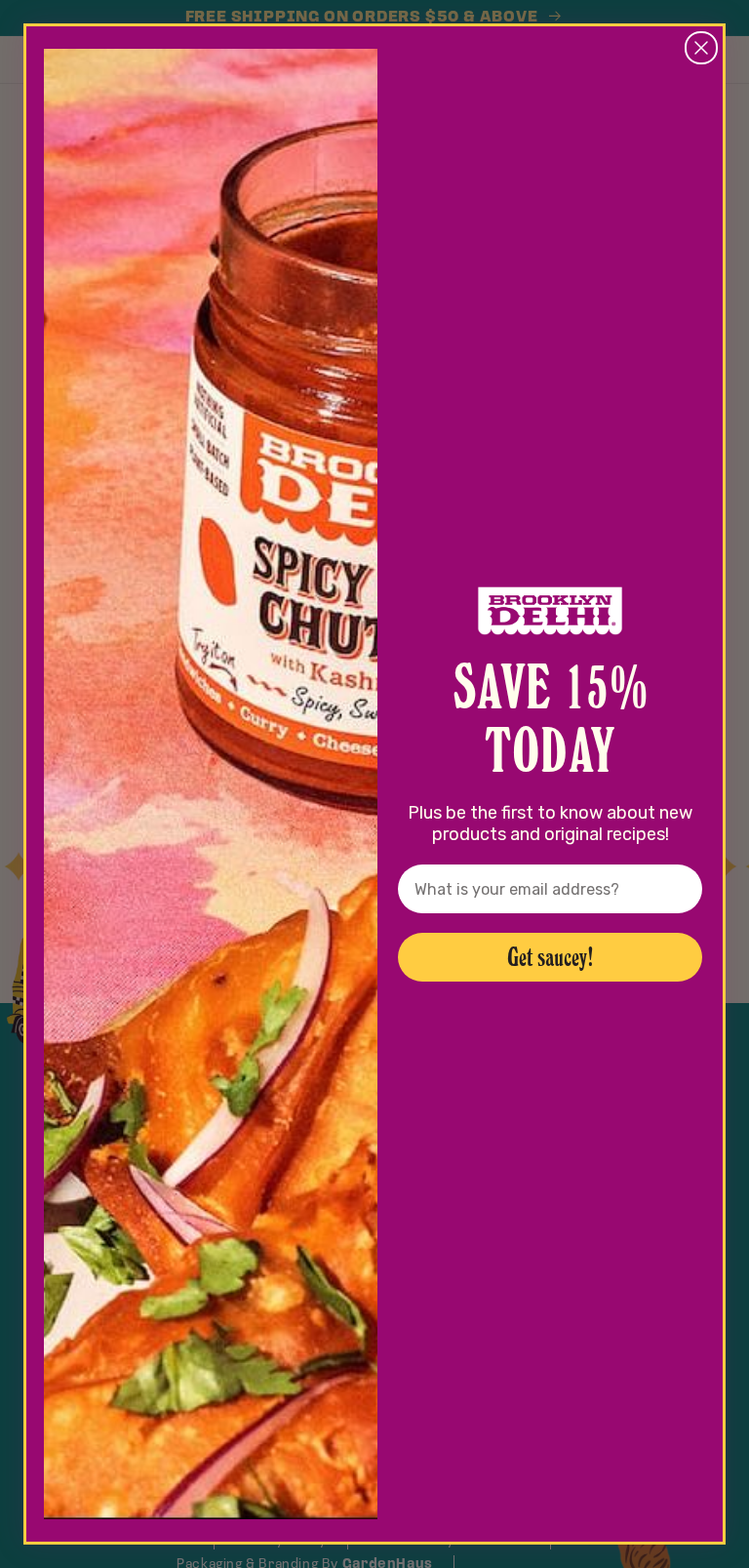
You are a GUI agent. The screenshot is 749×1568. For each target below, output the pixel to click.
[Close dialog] (701, 47)
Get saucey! (550, 957)
